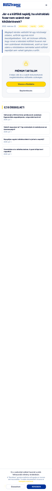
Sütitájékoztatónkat (26, 481)
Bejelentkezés (26, 91)
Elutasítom (15, 487)
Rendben (36, 487)
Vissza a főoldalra (26, 84)
